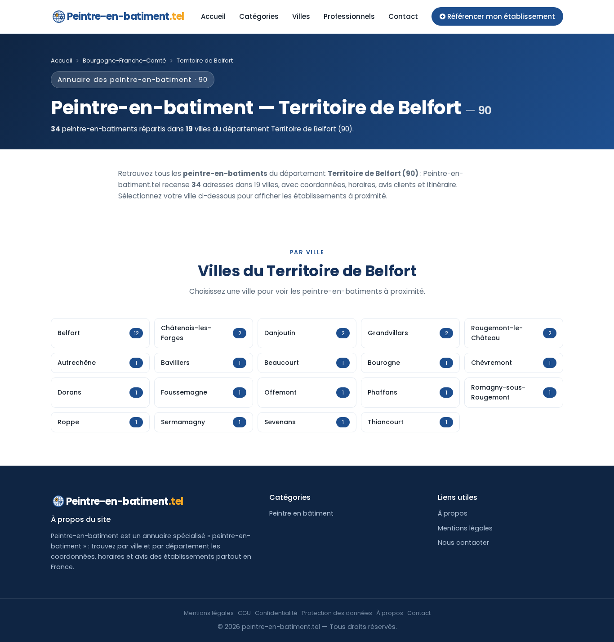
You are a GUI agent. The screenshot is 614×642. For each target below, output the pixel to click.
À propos (452, 513)
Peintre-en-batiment (125, 16)
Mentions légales (465, 528)
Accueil (213, 16)
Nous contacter (463, 542)
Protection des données (337, 613)
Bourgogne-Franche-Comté (124, 60)
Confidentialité (276, 613)
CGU (244, 613)
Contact (403, 16)
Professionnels (349, 16)
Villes (301, 16)
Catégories (259, 16)
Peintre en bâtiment (301, 513)
